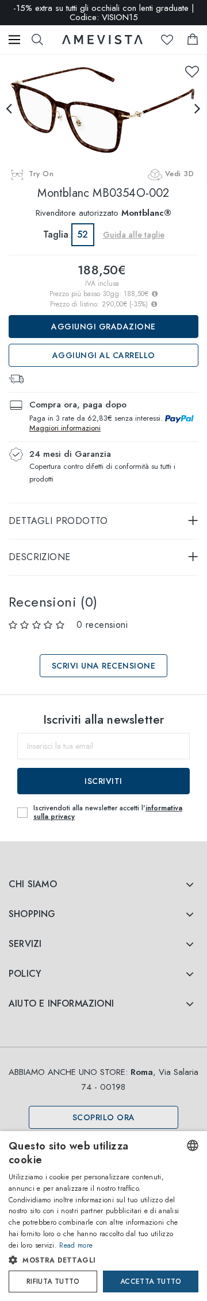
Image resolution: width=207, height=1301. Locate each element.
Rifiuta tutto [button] (52, 1281)
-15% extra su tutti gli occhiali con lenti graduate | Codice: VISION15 (103, 12)
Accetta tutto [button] (150, 1281)
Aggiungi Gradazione (103, 326)
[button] (94, 1260)
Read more (76, 1245)
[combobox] (192, 1145)
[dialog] (103, 1216)
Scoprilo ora (103, 1117)
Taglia (55, 234)
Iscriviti (103, 781)
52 (82, 234)
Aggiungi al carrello (103, 355)
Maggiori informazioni (65, 427)
